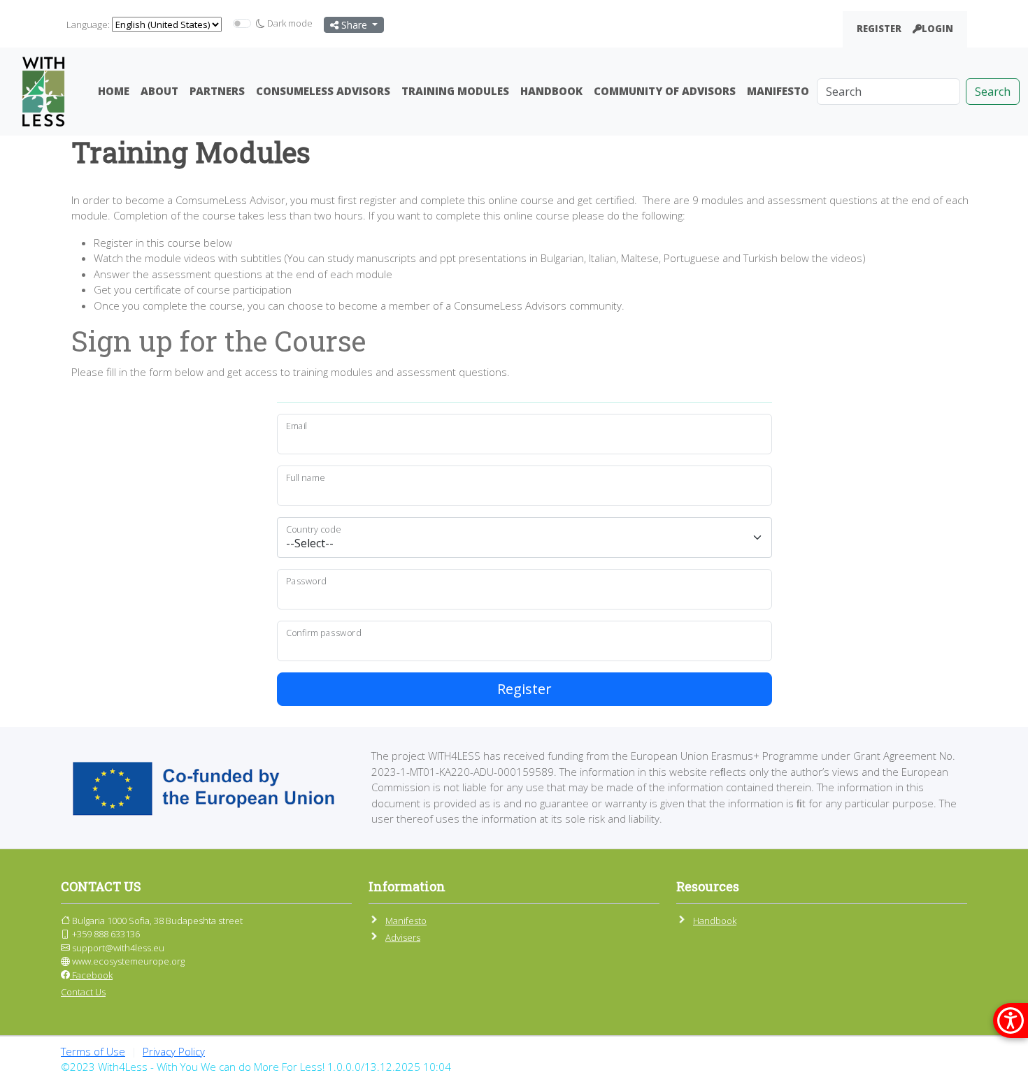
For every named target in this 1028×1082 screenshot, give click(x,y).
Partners (217, 91)
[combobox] (524, 537)
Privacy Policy (174, 1051)
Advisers (402, 937)
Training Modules (455, 91)
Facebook (91, 975)
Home (113, 91)
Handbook (551, 91)
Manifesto (778, 91)
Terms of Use (93, 1051)
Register (879, 28)
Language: (88, 24)
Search (993, 91)
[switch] (242, 23)
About (159, 91)
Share (354, 24)
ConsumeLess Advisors (323, 91)
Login (937, 28)
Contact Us (83, 992)
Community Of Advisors (665, 91)
